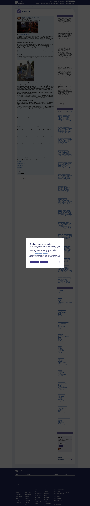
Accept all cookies (34, 262)
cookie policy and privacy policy (41, 253)
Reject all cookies (44, 262)
